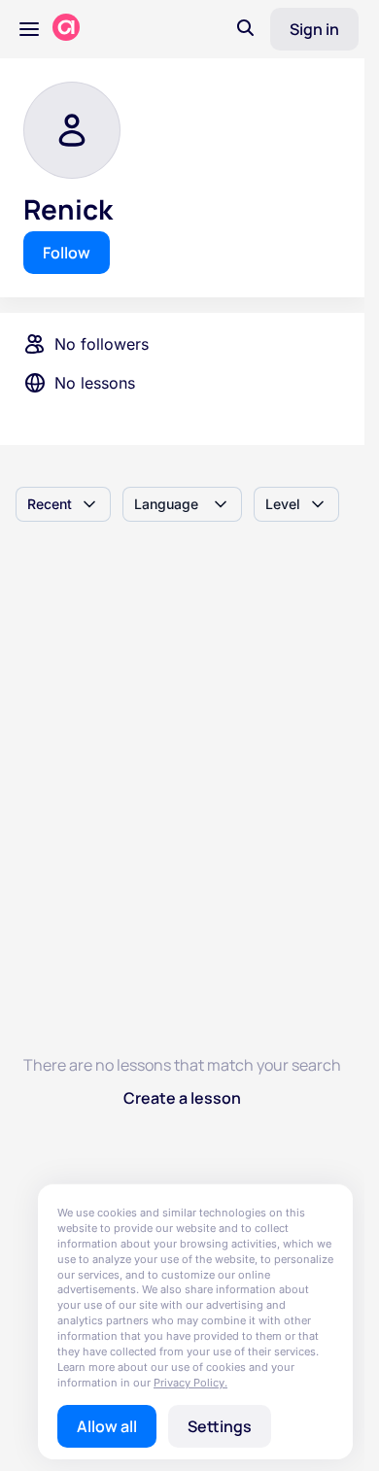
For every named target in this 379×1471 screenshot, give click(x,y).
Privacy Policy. (190, 1382)
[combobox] (63, 504)
